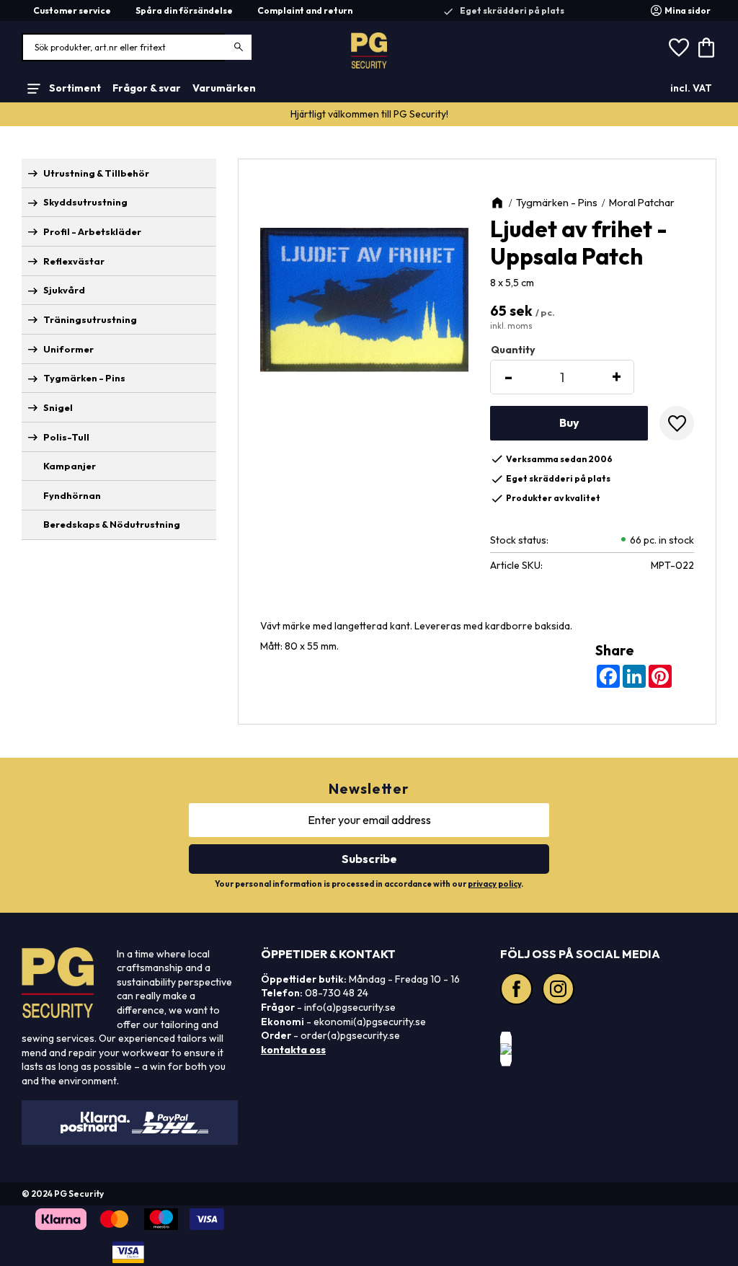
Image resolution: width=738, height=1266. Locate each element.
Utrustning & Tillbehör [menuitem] (96, 173)
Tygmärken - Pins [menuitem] (84, 378)
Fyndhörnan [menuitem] (72, 495)
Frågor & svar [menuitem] (146, 87)
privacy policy (494, 884)
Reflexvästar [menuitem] (74, 261)
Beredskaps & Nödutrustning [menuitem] (111, 524)
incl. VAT (691, 87)
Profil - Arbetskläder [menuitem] (92, 231)
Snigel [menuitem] (58, 407)
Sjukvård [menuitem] (64, 290)
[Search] (239, 47)
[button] (679, 47)
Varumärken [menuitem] (224, 87)
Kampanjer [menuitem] (69, 466)
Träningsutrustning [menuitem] (90, 319)
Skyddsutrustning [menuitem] (85, 202)
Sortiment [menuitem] (75, 87)
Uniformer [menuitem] (68, 349)
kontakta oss (293, 1049)
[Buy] (569, 423)
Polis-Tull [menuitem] (66, 437)
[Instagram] (560, 991)
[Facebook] (518, 991)
